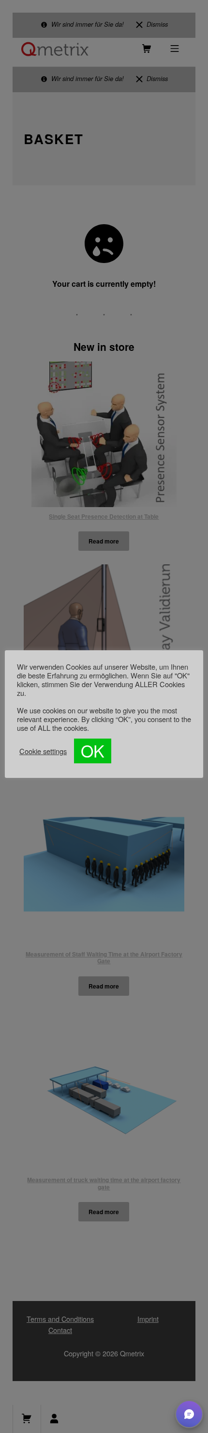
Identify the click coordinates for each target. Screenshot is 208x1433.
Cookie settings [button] (43, 751)
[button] (189, 1414)
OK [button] (92, 750)
